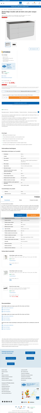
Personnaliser (19, 215)
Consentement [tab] (7, 200)
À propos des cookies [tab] (34, 200)
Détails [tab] (20, 200)
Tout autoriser (33, 215)
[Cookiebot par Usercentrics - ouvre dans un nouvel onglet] (35, 197)
